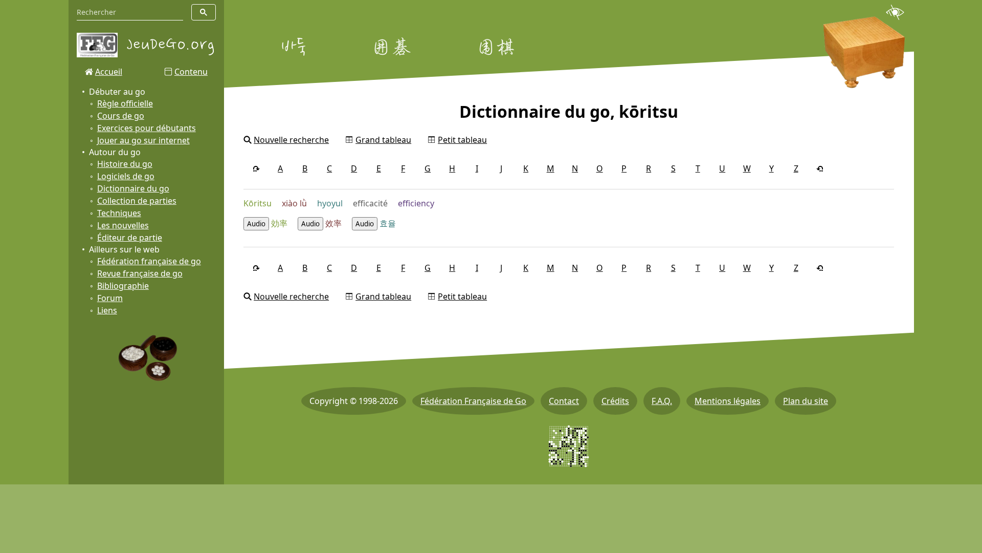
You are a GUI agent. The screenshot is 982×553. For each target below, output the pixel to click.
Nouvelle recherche (291, 139)
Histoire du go (124, 163)
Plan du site (805, 401)
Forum (110, 298)
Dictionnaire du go (133, 188)
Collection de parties (136, 200)
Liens (107, 310)
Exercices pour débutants (146, 128)
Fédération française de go (149, 261)
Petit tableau (462, 139)
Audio (256, 223)
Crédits (615, 401)
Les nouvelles (123, 225)
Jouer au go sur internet (143, 140)
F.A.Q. (662, 401)
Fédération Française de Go (473, 401)
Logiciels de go (125, 176)
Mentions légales (728, 401)
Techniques (119, 213)
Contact (564, 401)
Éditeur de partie (129, 237)
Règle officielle (125, 103)
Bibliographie (123, 285)
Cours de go (120, 115)
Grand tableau (383, 139)
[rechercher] (203, 12)
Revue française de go (140, 273)
